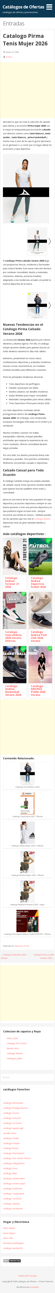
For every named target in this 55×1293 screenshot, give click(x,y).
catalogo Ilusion (10, 1148)
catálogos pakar (14, 1058)
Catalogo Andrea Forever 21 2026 (12, 582)
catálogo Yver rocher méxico (17, 1158)
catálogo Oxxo (10, 1168)
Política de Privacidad (27, 1275)
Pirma (26, 946)
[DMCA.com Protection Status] (12, 1261)
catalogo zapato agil (13, 1128)
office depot (9, 1228)
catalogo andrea (42, 518)
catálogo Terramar (12, 1198)
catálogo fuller (10, 1173)
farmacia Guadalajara (13, 1243)
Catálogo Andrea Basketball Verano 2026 (13, 690)
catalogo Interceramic (13, 1153)
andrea (9, 56)
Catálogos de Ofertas (23, 7)
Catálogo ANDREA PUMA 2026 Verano (38, 690)
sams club (8, 1238)
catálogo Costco (11, 1113)
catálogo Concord (12, 1118)
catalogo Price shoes (17, 1043)
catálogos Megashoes (14, 1163)
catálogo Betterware (13, 1103)
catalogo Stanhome (12, 1188)
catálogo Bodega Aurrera (15, 1108)
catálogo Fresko (11, 1138)
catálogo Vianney (11, 1203)
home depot (9, 1233)
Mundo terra (13, 1048)
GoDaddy (34, 1287)
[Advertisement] (27, 90)
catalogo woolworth (13, 1248)
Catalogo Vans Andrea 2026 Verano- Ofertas (13, 636)
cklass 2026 (12, 1038)
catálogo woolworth (13, 1208)
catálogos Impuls (11, 1143)
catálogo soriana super (14, 1183)
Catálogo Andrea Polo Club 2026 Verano (39, 636)
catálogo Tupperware (13, 1193)
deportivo (19, 946)
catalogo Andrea (15, 1053)
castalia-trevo (9, 1133)
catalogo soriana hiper (14, 1178)
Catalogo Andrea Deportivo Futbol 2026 (38, 582)
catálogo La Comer (13, 1123)
